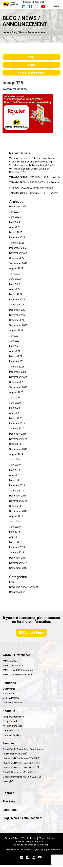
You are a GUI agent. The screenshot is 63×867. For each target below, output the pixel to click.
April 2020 (14, 413)
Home (6, 32)
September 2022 (18, 263)
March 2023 (15, 232)
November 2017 (18, 563)
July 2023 (14, 211)
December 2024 (18, 206)
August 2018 (16, 516)
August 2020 (16, 392)
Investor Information (13, 725)
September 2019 (18, 449)
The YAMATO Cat (11, 730)
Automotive (8, 693)
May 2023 (14, 222)
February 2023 (17, 237)
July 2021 (14, 335)
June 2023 (15, 216)
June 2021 (15, 340)
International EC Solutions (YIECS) (19, 758)
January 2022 (16, 304)
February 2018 (17, 547)
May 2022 (14, 284)
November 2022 (18, 253)
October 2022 (16, 258)
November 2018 (18, 501)
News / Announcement (32, 72)
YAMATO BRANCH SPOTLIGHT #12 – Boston (34, 182)
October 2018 (16, 506)
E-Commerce (9, 688)
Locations (10, 809)
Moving (6, 781)
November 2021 (18, 315)
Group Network (10, 721)
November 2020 (18, 377)
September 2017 (18, 568)
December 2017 (18, 557)
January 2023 (16, 242)
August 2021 (16, 330)
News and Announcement (23, 587)
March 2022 (15, 294)
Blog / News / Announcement (23, 818)
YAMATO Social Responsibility (17, 674)
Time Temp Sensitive (13, 702)
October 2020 (16, 382)
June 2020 (15, 402)
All (32, 57)
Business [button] (28, 2)
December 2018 (18, 495)
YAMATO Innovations (13, 665)
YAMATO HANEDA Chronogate (18, 670)
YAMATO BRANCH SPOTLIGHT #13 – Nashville (34, 177)
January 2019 (16, 490)
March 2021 (15, 356)
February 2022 (17, 299)
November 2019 (18, 439)
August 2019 (16, 454)
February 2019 (17, 485)
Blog (32, 65)
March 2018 (15, 542)
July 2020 (14, 397)
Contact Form (33, 633)
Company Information (13, 716)
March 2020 (15, 418)
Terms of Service (47, 838)
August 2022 (16, 268)
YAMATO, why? (10, 660)
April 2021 (14, 351)
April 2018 (14, 537)
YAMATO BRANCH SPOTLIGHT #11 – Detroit (33, 192)
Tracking (9, 801)
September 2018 (18, 511)
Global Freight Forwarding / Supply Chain (23, 749)
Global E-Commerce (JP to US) (18, 772)
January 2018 (16, 552)
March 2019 (15, 480)
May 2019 (14, 470)
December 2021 (18, 309)
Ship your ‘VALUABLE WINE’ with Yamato (31, 187)
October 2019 (16, 444)
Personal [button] (39, 2)
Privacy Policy (11, 838)
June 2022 (15, 279)
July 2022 (14, 273)
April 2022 (14, 289)
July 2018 (14, 521)
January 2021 (16, 366)
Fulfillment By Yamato (13, 753)
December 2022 (18, 248)
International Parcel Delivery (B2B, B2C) (22, 763)
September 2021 (18, 325)
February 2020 (17, 423)
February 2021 (17, 361)
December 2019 (18, 433)
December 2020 (18, 372)
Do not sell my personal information (30, 844)
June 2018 (15, 526)
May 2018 (14, 531)
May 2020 (14, 408)
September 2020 (18, 387)
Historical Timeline (12, 735)
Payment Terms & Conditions (30, 841)
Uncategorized (17, 592)
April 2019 (14, 475)
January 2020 (16, 428)
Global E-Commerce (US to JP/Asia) (21, 776)
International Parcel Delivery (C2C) (20, 767)
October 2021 (16, 320)
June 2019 (15, 464)
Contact (8, 793)
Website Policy (29, 838)
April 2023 (14, 227)
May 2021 (14, 346)
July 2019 (14, 459)
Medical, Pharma (11, 697)
